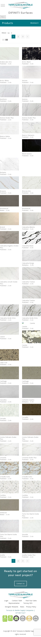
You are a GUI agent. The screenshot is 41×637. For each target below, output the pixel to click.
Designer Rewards (11, 607)
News (22, 607)
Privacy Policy (31, 607)
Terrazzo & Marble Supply (25, 631)
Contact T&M (17, 601)
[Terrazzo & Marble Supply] (20, 5)
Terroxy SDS (27, 603)
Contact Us (21, 584)
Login (6, 601)
